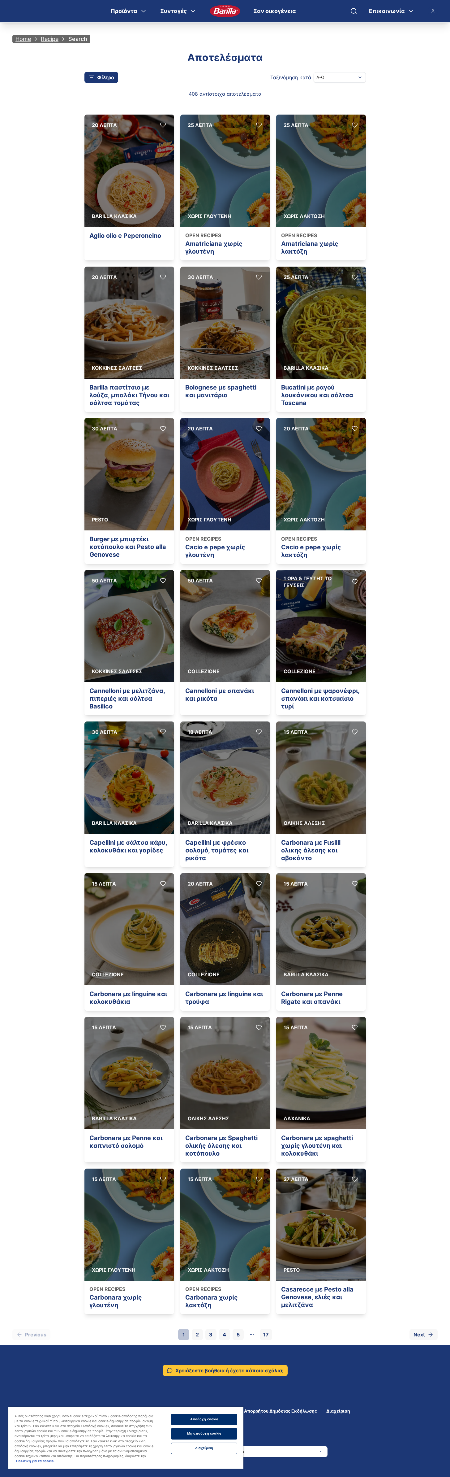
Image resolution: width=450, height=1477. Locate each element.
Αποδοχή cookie (204, 1419)
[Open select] (360, 77)
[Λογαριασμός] (433, 11)
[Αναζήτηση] (354, 11)
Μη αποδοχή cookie (204, 1433)
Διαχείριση (338, 1411)
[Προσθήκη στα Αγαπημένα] (163, 125)
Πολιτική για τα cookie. (35, 1461)
